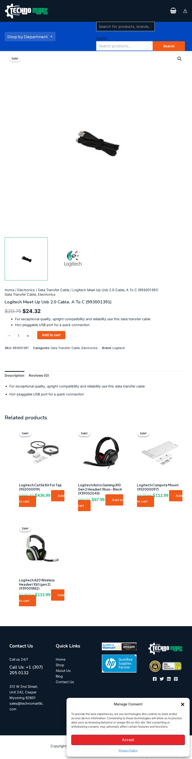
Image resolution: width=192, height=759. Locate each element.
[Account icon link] (185, 11)
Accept (128, 739)
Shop (60, 665)
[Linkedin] (169, 679)
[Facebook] (155, 679)
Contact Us (65, 682)
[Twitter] (162, 679)
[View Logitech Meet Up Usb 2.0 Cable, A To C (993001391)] (26, 258)
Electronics (26, 290)
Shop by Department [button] (27, 36)
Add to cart (51, 335)
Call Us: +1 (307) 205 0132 (26, 670)
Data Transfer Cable (53, 290)
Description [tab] (14, 375)
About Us (63, 671)
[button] (182, 704)
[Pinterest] (176, 679)
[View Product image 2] (72, 258)
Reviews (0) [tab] (39, 375)
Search (101, 38)
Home (9, 290)
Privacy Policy (128, 750)
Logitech (118, 348)
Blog (59, 676)
